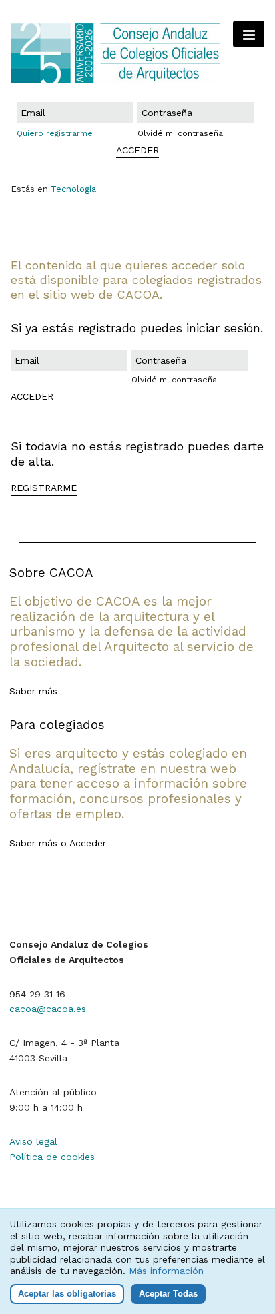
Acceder (87, 843)
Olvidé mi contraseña (180, 133)
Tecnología (73, 189)
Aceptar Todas (168, 1294)
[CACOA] (137, 53)
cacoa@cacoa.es (47, 1008)
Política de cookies (52, 1156)
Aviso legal (33, 1141)
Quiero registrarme (55, 133)
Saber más (33, 691)
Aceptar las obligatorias (67, 1294)
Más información (166, 1270)
